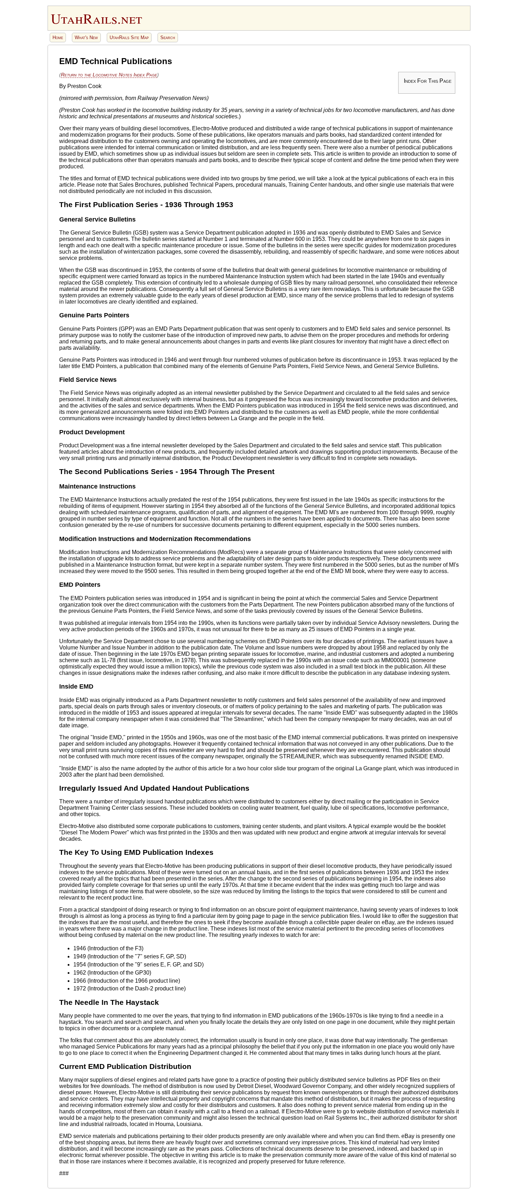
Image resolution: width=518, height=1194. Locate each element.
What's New (86, 37)
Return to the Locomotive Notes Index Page (109, 74)
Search (167, 37)
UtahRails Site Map (129, 37)
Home (58, 37)
